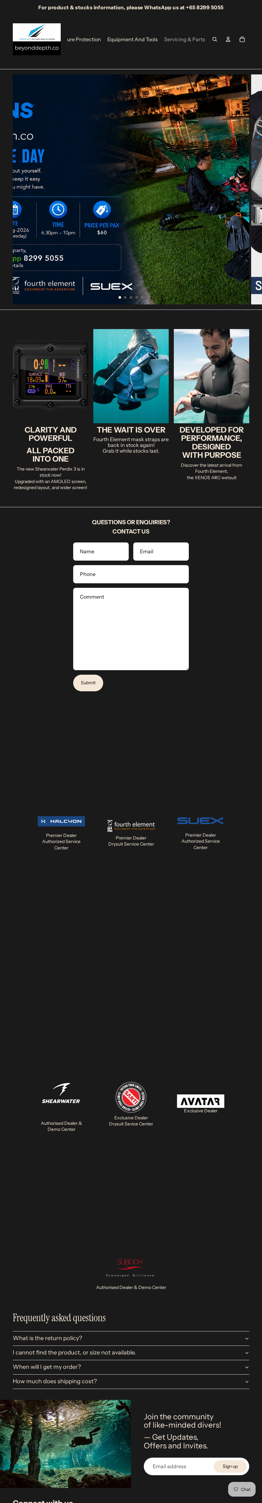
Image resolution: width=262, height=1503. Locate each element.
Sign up (230, 1466)
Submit (88, 683)
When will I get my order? (47, 1366)
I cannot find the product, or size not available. (74, 1352)
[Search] (215, 39)
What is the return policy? (47, 1338)
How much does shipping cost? (55, 1381)
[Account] (228, 39)
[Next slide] (252, 189)
